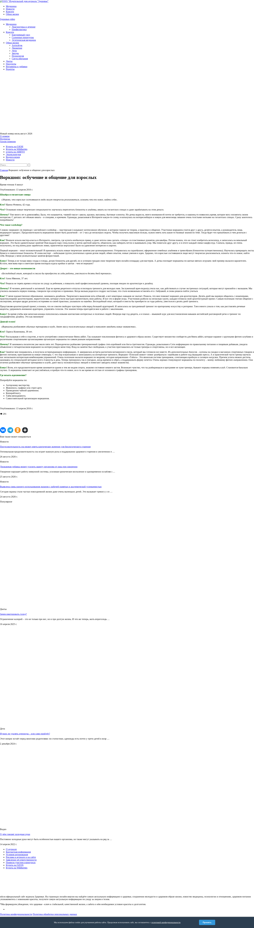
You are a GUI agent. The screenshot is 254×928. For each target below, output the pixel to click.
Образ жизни (12, 14)
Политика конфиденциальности (16, 914)
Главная (4, 170)
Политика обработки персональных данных (55, 914)
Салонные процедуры (23, 37)
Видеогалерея (13, 157)
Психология (18, 56)
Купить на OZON (15, 865)
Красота (10, 11)
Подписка (5, 139)
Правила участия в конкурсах (21, 862)
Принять (207, 922)
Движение (17, 48)
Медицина (11, 6)
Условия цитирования (17, 854)
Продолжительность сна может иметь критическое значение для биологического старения (45, 446)
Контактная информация (18, 852)
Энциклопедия (13, 154)
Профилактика (19, 29)
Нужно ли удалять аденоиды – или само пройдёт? (25, 733)
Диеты (9, 61)
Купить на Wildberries (16, 149)
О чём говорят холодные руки (15, 834)
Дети (14, 50)
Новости (10, 9)
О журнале (11, 849)
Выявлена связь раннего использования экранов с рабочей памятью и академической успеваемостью (51, 486)
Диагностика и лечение (23, 27)
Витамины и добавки (16, 66)
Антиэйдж (17, 45)
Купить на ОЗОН (14, 146)
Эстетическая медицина (24, 40)
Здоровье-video (7, 19)
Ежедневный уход (21, 35)
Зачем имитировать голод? (13, 614)
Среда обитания (20, 58)
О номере (5, 136)
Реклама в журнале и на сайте (21, 857)
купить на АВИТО (15, 152)
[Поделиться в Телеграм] (10, 430)
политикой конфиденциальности (166, 922)
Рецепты (10, 69)
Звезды (15, 53)
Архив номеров (8, 141)
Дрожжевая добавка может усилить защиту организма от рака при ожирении (38, 466)
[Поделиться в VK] (3, 430)
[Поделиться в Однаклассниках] (18, 430)
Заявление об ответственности (21, 860)
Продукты (11, 64)
